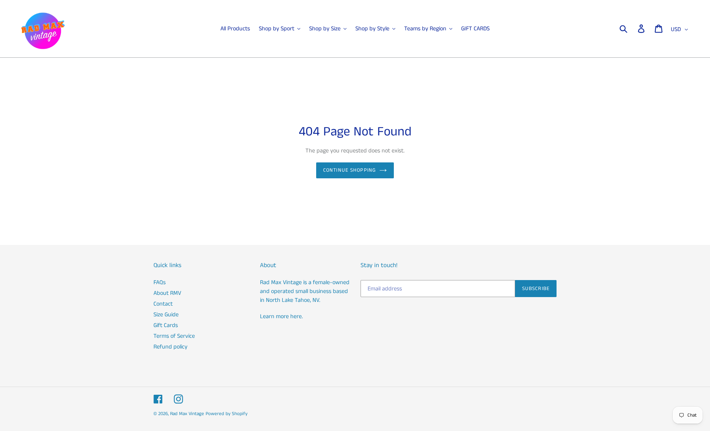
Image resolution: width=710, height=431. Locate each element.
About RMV (167, 293)
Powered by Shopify (226, 413)
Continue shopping (349, 170)
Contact (163, 304)
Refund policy (170, 347)
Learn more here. (281, 316)
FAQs (159, 282)
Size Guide (166, 314)
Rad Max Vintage (187, 413)
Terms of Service (174, 336)
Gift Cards (165, 325)
